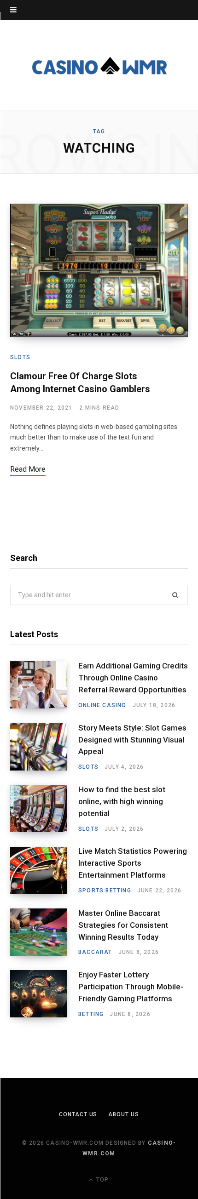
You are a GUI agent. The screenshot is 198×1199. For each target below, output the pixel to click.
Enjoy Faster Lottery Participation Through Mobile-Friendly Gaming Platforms (130, 986)
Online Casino (102, 705)
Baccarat (95, 952)
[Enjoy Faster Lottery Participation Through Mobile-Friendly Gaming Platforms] (44, 994)
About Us (123, 1114)
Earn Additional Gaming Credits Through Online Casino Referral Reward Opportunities (133, 677)
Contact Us (78, 1114)
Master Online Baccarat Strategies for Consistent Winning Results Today (123, 925)
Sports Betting (104, 890)
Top (101, 1179)
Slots (20, 357)
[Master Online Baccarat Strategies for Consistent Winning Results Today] (44, 932)
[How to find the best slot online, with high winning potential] (44, 809)
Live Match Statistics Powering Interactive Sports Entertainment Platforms (132, 862)
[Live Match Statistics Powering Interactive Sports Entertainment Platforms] (44, 871)
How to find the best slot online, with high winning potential (121, 801)
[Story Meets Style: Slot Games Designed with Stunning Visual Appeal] (44, 747)
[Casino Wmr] (99, 65)
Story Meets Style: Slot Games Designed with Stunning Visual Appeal (132, 739)
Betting (91, 1014)
